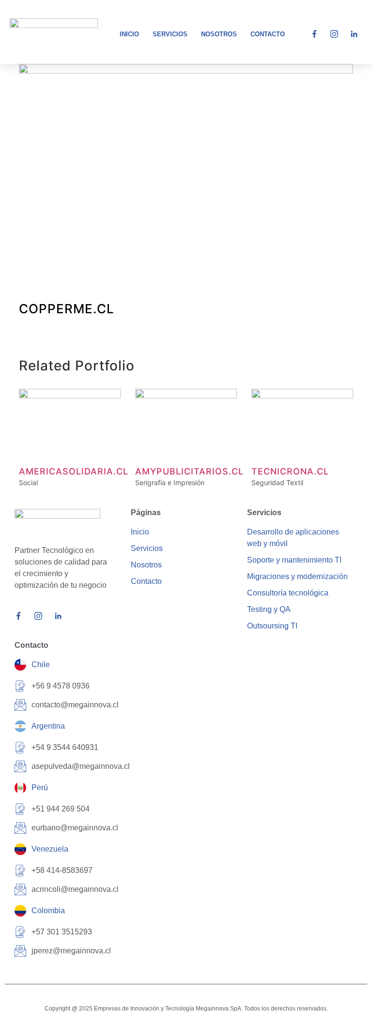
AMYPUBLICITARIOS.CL (189, 471)
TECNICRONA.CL (290, 471)
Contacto (267, 34)
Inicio (129, 34)
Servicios (170, 34)
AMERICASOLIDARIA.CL (73, 471)
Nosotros (219, 34)
